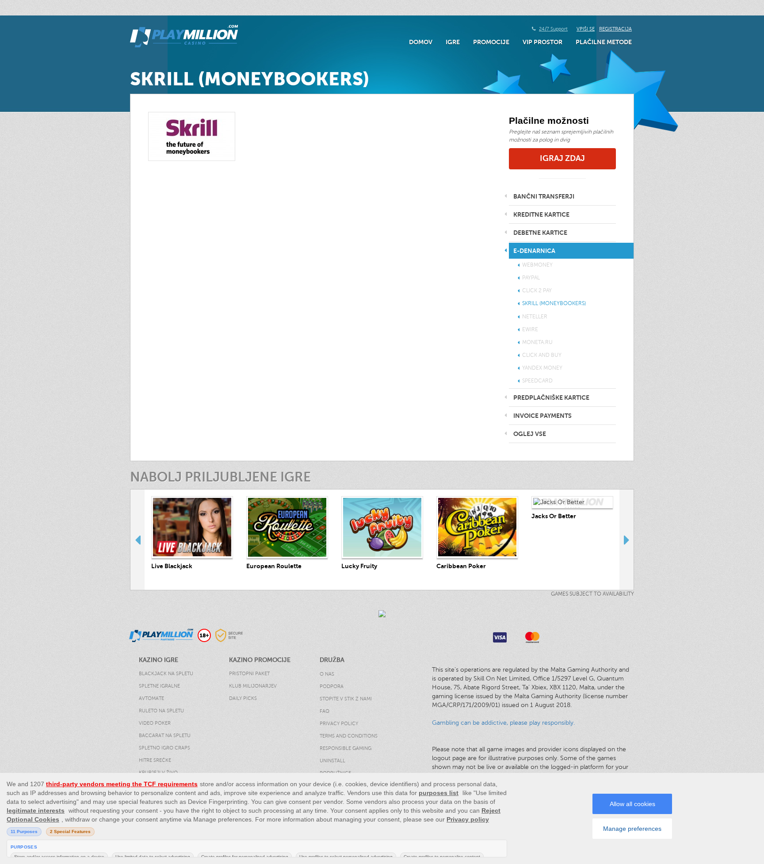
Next (626, 539)
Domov (420, 42)
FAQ (324, 711)
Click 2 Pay (537, 290)
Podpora (332, 686)
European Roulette (274, 566)
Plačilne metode (604, 42)
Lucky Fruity (359, 566)
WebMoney (537, 265)
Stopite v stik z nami (346, 699)
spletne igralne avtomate (159, 692)
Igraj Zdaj (562, 158)
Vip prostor (542, 42)
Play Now (192, 527)
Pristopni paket (249, 674)
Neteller (534, 316)
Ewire (530, 329)
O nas (327, 674)
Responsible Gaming (345, 748)
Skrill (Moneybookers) (554, 303)
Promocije (491, 42)
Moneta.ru (537, 342)
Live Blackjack (171, 566)
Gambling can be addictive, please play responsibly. (503, 722)
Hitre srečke (155, 760)
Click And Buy (542, 355)
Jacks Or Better (553, 516)
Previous (137, 539)
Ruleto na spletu (161, 711)
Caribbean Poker (461, 566)
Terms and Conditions (349, 736)
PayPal (531, 278)
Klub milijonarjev (253, 686)
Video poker (155, 723)
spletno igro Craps (164, 748)
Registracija (615, 29)
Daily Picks (243, 698)
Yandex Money (542, 368)
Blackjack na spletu (166, 674)
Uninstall (332, 761)
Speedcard (537, 381)
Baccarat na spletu (165, 735)
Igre (453, 42)
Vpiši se (586, 29)
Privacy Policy (339, 723)
